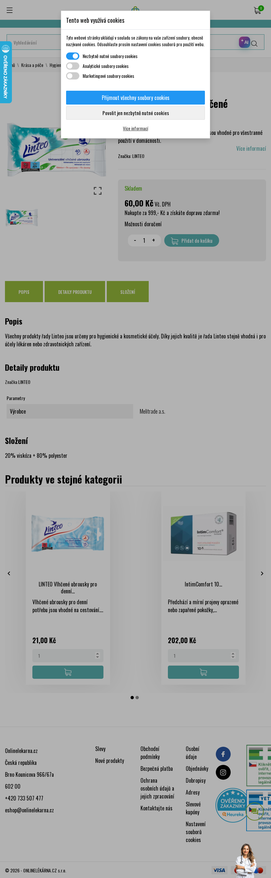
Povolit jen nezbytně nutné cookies (135, 112)
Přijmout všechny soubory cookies (136, 98)
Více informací (135, 128)
